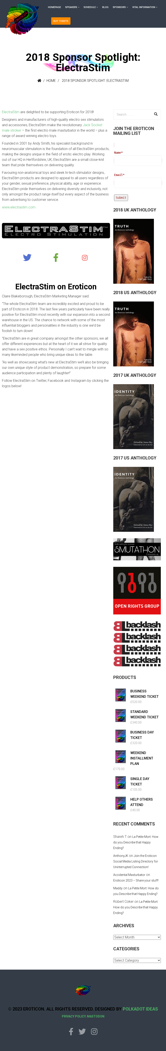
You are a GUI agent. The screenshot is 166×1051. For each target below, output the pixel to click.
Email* (119, 175)
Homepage (54, 7)
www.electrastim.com (18, 207)
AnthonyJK (120, 856)
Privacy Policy (73, 1016)
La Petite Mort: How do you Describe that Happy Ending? (135, 842)
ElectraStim (10, 112)
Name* (118, 152)
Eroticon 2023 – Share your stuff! (135, 880)
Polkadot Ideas (140, 1009)
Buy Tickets (60, 21)
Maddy (118, 888)
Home (51, 81)
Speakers (71, 7)
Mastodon (95, 1016)
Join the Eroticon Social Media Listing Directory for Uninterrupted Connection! (135, 861)
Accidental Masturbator (129, 875)
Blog (105, 7)
